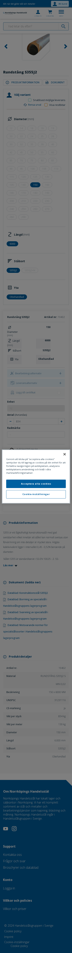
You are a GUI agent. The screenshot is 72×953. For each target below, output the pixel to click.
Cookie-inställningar (36, 494)
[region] (36, 476)
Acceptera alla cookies (36, 483)
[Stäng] (64, 454)
